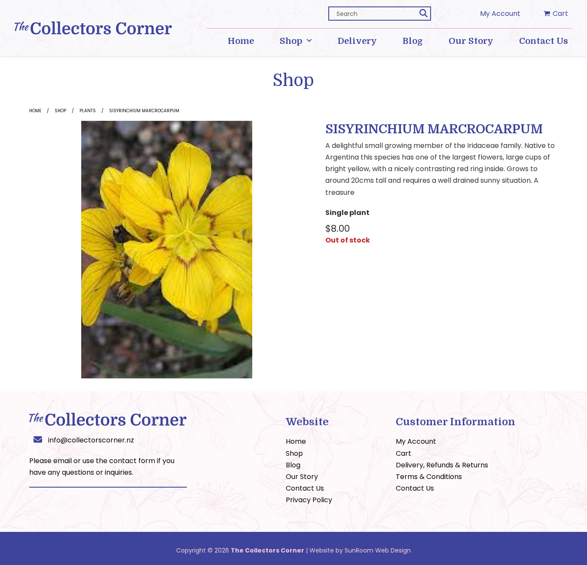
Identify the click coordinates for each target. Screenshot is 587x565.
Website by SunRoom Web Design (360, 550)
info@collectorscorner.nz (91, 440)
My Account (500, 13)
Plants (87, 110)
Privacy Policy (309, 500)
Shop (60, 110)
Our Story (302, 477)
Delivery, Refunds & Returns (442, 465)
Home (35, 110)
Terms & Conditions (429, 477)
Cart (403, 453)
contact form (132, 461)
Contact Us (305, 488)
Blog (293, 465)
